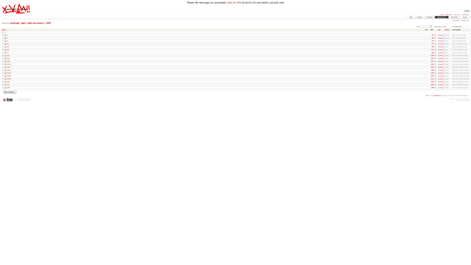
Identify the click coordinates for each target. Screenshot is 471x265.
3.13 (8, 61)
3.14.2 (9, 73)
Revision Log (465, 20)
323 (433, 35)
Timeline (419, 17)
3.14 (8, 67)
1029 (432, 64)
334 (433, 38)
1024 (432, 58)
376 (433, 44)
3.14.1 (9, 70)
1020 (432, 55)
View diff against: (457, 26)
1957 (48, 23)
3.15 (8, 82)
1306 (432, 87)
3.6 (8, 50)
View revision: (438, 26)
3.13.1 (9, 64)
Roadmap (429, 17)
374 (433, 41)
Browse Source (441, 17)
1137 (432, 79)
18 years (440, 35)
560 (433, 47)
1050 (432, 73)
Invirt (229, 2)
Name (4, 29)
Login (442, 14)
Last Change (456, 20)
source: (5, 23)
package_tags (18, 23)
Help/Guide (448, 14)
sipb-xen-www (35, 23)
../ (5, 32)
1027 (432, 61)
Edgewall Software (24, 100)
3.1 (8, 44)
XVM (238, 2)
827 (433, 50)
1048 (432, 70)
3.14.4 (9, 79)
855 (433, 52)
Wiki (411, 17)
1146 (432, 82)
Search (465, 17)
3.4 (8, 47)
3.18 (8, 87)
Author (447, 29)
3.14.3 (9, 76)
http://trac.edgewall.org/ (463, 100)
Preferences (465, 14)
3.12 (8, 58)
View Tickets (454, 17)
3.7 (8, 52)
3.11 (8, 55)
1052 (432, 76)
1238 (432, 85)
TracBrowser (437, 95)
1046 (432, 67)
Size (426, 29)
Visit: (418, 26)
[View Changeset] (435, 35)
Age (439, 29)
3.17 (8, 85)
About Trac (457, 14)
